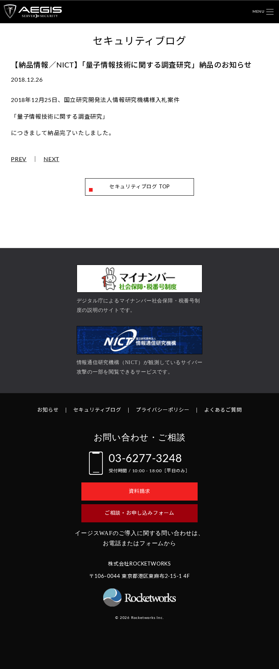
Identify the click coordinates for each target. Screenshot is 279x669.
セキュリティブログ (97, 410)
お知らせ (47, 410)
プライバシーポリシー (163, 410)
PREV (19, 159)
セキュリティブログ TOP (139, 186)
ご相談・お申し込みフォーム (139, 513)
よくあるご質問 (223, 410)
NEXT (51, 159)
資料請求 (139, 491)
